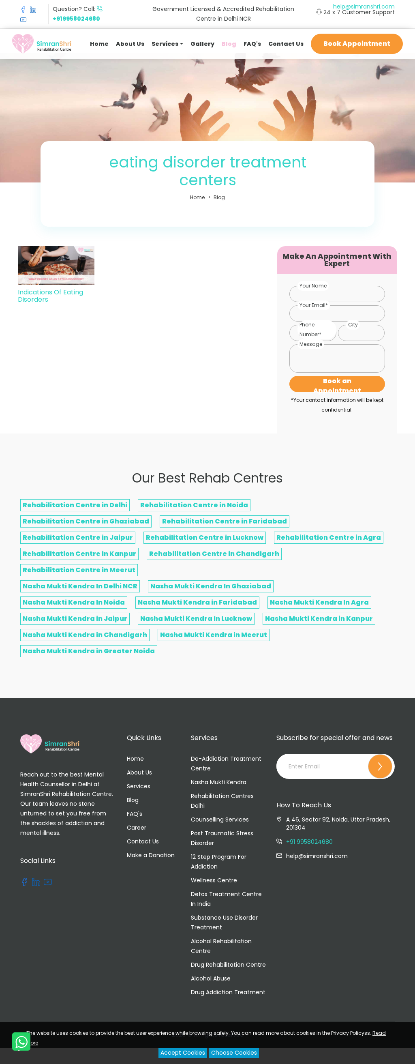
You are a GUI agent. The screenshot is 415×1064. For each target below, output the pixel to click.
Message (310, 344)
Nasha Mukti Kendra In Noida (74, 602)
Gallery (202, 44)
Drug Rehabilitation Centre (228, 965)
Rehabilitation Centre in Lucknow (204, 537)
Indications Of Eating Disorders (50, 295)
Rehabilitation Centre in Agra (328, 537)
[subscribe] (380, 766)
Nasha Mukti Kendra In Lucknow (196, 618)
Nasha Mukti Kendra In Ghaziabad (210, 586)
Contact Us (286, 44)
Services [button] (165, 44)
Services (138, 786)
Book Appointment (356, 43)
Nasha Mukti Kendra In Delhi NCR (80, 586)
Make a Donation (151, 855)
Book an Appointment (337, 384)
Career (136, 828)
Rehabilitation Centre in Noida (194, 505)
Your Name (313, 285)
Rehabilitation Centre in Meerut (79, 570)
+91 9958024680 (309, 842)
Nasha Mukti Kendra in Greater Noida (89, 651)
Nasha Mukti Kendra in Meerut (213, 634)
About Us (130, 44)
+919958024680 (76, 19)
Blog (229, 44)
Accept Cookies (182, 1053)
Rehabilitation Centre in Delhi (75, 505)
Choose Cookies (234, 1053)
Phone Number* (310, 329)
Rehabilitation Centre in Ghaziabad (86, 521)
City (353, 324)
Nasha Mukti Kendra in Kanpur (319, 618)
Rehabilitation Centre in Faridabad (224, 521)
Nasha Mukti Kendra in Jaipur (75, 618)
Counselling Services (220, 819)
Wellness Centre (214, 880)
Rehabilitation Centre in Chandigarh (214, 553)
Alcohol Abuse (211, 978)
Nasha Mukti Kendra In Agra (319, 602)
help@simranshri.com (364, 6)
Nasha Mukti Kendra (218, 782)
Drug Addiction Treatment (228, 992)
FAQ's (252, 44)
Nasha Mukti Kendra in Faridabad (197, 602)
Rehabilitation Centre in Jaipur (78, 537)
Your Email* (313, 305)
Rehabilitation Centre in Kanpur (79, 553)
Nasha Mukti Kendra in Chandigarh (85, 634)
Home (99, 44)
